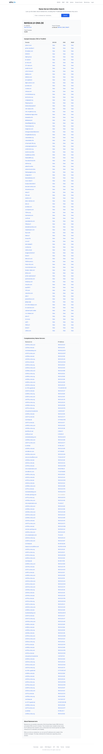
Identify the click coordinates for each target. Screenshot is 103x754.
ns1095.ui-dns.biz (29, 414)
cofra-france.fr (29, 71)
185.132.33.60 (61, 610)
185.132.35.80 (61, 376)
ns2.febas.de (28, 561)
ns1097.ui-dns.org (30, 687)
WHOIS (58, 2)
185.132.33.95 (61, 414)
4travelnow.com (29, 189)
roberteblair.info (29, 140)
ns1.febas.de (28, 543)
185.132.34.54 (61, 367)
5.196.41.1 (60, 431)
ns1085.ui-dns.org (30, 393)
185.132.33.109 (61, 466)
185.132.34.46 (61, 454)
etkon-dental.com (30, 201)
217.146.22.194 (62, 419)
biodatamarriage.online (31, 114)
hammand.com (29, 215)
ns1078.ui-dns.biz (29, 566)
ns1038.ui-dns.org (30, 428)
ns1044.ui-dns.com (30, 581)
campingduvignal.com (31, 146)
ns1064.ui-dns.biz (29, 659)
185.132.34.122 (61, 664)
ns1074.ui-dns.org (30, 667)
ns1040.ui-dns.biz (30, 520)
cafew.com (28, 330)
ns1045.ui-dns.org (30, 385)
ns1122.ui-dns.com (30, 664)
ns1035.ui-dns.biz (29, 592)
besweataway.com (30, 178)
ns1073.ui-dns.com (30, 523)
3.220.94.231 (61, 411)
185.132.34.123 (61, 584)
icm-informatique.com (31, 304)
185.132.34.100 (62, 636)
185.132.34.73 (61, 523)
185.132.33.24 (61, 483)
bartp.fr (27, 327)
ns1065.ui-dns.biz (29, 624)
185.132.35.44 (61, 538)
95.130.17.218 (61, 561)
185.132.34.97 (61, 540)
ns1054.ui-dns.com (30, 367)
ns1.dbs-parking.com (30, 494)
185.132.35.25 (61, 549)
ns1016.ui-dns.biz (29, 347)
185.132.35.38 (61, 428)
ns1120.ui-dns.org (29, 555)
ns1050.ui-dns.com (30, 382)
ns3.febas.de (28, 419)
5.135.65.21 (61, 434)
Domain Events (78, 2)
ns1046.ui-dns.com (30, 454)
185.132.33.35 (61, 592)
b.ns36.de (27, 445)
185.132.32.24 (27, 27)
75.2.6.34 (60, 535)
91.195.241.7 (61, 711)
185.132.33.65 (61, 624)
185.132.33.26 (61, 460)
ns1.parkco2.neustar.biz (31, 411)
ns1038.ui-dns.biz (29, 633)
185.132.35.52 (61, 373)
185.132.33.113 (61, 693)
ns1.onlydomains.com (31, 535)
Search (65, 15)
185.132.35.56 (61, 696)
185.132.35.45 (61, 385)
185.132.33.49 (61, 595)
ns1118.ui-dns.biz (29, 598)
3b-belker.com (29, 51)
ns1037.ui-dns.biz (29, 615)
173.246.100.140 (62, 388)
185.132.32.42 (61, 463)
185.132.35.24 (61, 402)
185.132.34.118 (61, 650)
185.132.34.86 (61, 370)
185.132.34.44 (61, 581)
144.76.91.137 (61, 699)
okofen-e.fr (28, 198)
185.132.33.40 (61, 520)
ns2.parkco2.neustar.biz (31, 656)
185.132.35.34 (61, 679)
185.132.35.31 (61, 552)
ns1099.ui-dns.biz (29, 448)
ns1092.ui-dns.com (30, 425)
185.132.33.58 (61, 379)
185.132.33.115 (61, 489)
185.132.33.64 (61, 659)
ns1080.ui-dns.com (30, 564)
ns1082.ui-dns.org (30, 713)
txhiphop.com (29, 281)
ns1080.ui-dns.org (30, 376)
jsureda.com (28, 85)
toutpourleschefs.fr (30, 183)
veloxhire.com (29, 293)
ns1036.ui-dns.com (30, 500)
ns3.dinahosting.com (30, 437)
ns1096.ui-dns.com (30, 440)
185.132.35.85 (61, 393)
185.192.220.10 (62, 613)
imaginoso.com (29, 129)
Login (92, 2)
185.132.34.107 (62, 353)
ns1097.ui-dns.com (30, 540)
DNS (67, 2)
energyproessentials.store (32, 131)
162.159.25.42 (61, 529)
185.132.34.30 (61, 506)
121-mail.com (28, 65)
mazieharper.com (29, 229)
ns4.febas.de (28, 699)
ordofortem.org (29, 149)
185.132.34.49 (61, 621)
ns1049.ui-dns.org (30, 359)
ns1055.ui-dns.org (30, 474)
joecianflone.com (29, 299)
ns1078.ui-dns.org (30, 399)
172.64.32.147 (61, 457)
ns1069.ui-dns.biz (29, 647)
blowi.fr (27, 255)
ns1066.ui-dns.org (30, 705)
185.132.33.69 (61, 647)
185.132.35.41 (61, 604)
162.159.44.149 (62, 546)
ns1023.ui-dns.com (30, 690)
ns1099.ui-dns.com (30, 517)
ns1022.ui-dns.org (30, 641)
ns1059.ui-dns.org (30, 630)
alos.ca (27, 204)
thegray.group (29, 103)
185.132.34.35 (61, 532)
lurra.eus (27, 319)
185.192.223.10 (61, 350)
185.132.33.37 (61, 615)
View (53, 45)
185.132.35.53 (61, 365)
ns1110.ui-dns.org (29, 408)
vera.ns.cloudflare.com (31, 457)
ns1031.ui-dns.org (29, 552)
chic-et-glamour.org (30, 111)
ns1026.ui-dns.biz (29, 460)
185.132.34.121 (61, 569)
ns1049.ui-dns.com (30, 621)
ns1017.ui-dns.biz (29, 422)
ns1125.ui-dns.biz (29, 653)
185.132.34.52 (61, 558)
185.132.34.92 (61, 425)
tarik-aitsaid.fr (28, 244)
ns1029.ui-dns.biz (29, 676)
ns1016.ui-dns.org (29, 578)
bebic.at (27, 235)
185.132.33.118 (61, 598)
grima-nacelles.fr (29, 48)
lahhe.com (28, 273)
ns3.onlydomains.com (31, 468)
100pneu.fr (28, 224)
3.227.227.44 (61, 656)
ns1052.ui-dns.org (30, 373)
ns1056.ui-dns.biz (29, 356)
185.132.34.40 (61, 607)
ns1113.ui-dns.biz (29, 693)
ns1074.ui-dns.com (30, 587)
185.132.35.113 (61, 497)
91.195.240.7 (61, 445)
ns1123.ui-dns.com (30, 584)
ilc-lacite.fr (28, 59)
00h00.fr (27, 54)
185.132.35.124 (61, 601)
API (54, 747)
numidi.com (28, 88)
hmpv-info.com (29, 264)
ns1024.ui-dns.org (30, 402)
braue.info (28, 238)
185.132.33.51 (61, 572)
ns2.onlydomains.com (31, 503)
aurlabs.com (28, 206)
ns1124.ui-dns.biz (29, 362)
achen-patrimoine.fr (30, 276)
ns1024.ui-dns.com (30, 638)
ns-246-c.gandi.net (30, 670)
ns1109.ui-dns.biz (29, 466)
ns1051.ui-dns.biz (29, 572)
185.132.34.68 (61, 486)
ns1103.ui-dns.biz (29, 480)
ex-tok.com (28, 62)
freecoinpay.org (29, 126)
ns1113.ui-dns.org (29, 497)
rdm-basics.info (29, 108)
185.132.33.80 (61, 673)
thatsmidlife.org (29, 157)
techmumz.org (29, 97)
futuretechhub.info (30, 160)
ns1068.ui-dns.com (30, 486)
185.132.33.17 (61, 422)
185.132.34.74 (61, 587)
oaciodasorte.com (30, 221)
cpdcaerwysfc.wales (30, 310)
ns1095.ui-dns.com (30, 575)
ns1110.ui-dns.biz (29, 644)
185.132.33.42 (61, 477)
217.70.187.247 (62, 670)
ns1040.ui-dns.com (30, 607)
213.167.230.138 (62, 702)
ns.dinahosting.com (30, 613)
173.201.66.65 (61, 471)
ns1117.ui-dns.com (30, 708)
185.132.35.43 (61, 662)
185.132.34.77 (61, 442)
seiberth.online (29, 166)
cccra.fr (27, 241)
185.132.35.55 (61, 474)
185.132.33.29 (61, 676)
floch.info (27, 232)
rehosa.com (28, 91)
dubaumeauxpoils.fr (30, 106)
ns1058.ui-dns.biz (29, 379)
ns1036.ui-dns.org (30, 589)
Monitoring (86, 2)
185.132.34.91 (61, 396)
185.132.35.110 (61, 408)
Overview (35, 747)
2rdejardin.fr (28, 175)
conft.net (27, 218)
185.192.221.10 (61, 491)
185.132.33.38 (61, 633)
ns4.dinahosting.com (30, 350)
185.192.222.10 (61, 437)
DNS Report (48, 747)
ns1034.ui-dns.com (30, 344)
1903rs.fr (27, 325)
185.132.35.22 (61, 641)
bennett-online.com (30, 186)
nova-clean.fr (28, 180)
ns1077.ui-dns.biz (29, 416)
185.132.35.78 (61, 399)
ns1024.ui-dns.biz (29, 483)
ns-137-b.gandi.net (30, 702)
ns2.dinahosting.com (30, 491)
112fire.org (28, 212)
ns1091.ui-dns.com (30, 396)
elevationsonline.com (30, 227)
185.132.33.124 (61, 362)
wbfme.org (28, 163)
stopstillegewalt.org (30, 123)
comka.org (28, 247)
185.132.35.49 (61, 359)
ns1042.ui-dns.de (29, 463)
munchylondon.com (30, 267)
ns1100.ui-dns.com (30, 636)
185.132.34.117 (61, 708)
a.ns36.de (27, 711)
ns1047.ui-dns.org (30, 618)
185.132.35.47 (61, 618)
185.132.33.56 (61, 356)
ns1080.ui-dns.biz (29, 673)
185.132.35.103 (61, 682)
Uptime (71, 2)
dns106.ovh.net (29, 431)
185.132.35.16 (61, 578)
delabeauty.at (28, 120)
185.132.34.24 (61, 638)
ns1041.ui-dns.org (30, 604)
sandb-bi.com (28, 68)
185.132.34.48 (61, 512)
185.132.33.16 (61, 347)
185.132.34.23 (61, 690)
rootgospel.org (29, 100)
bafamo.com (28, 77)
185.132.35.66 (61, 705)
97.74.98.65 (61, 451)
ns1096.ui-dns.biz (29, 509)
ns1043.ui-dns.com (30, 515)
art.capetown (28, 80)
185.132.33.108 (61, 526)
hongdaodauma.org (30, 134)
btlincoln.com (28, 258)
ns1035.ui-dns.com (30, 532)
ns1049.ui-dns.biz (30, 595)
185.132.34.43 (61, 515)
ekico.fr (27, 316)
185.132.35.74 (61, 667)
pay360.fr (27, 287)
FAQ (58, 747)
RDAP (63, 2)
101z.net (27, 195)
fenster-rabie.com (30, 270)
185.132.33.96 (61, 509)
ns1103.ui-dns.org (29, 682)
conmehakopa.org (30, 94)
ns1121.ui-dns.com (30, 569)
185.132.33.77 (61, 416)
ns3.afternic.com (29, 451)
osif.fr (26, 322)
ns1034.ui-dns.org (30, 679)
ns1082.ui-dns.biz (29, 627)
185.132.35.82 (61, 713)
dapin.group (28, 57)
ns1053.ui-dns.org (30, 365)
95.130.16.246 (61, 543)
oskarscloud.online (30, 169)
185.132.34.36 (61, 500)
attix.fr (27, 296)
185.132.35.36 (61, 589)
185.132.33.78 (61, 566)
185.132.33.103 (61, 480)
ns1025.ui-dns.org (30, 549)
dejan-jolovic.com (29, 82)
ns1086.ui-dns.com (30, 370)
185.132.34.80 (61, 564)
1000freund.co (29, 261)
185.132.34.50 (61, 382)
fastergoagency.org (30, 172)
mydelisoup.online (30, 155)
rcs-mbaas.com (29, 313)
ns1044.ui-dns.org (30, 538)
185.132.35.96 (61, 405)
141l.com (27, 290)
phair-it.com (28, 45)
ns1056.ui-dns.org (30, 696)
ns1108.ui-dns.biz (29, 526)
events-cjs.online (29, 152)
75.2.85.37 (60, 503)
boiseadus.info (29, 117)
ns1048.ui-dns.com (30, 512)
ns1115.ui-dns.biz (29, 489)
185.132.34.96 (61, 440)
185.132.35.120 (61, 555)
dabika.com (28, 74)
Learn (41, 747)
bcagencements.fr (30, 253)
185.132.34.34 (61, 344)
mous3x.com (28, 284)
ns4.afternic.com (29, 471)
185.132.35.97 (61, 687)
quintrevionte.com (30, 278)
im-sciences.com (29, 307)
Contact (68, 747)
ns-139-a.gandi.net (30, 388)
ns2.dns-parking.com (30, 529)
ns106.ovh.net (29, 434)
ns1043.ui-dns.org (30, 662)
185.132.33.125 (61, 653)
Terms (62, 747)
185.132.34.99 (61, 517)
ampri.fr (27, 192)
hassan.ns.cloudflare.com (32, 546)
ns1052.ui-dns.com (30, 558)
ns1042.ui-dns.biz (29, 477)
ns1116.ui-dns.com (30, 685)
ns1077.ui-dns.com (30, 442)
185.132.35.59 (61, 630)
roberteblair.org (29, 137)
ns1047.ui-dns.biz (29, 391)
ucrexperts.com (29, 209)
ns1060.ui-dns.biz (29, 610)
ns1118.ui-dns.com (30, 650)
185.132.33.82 (61, 627)
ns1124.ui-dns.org (29, 601)
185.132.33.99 (61, 448)
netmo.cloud (28, 250)
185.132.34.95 (61, 575)
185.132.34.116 (61, 685)
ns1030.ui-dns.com (30, 506)
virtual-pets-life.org (30, 143)
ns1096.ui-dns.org (30, 405)
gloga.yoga (28, 302)
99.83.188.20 (61, 468)
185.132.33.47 (61, 391)
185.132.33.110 (61, 644)
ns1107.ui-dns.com (30, 353)
